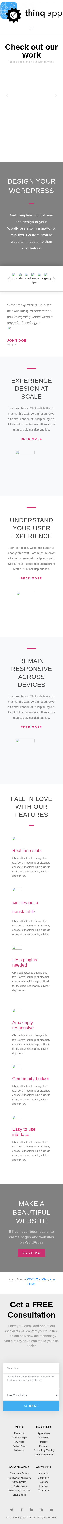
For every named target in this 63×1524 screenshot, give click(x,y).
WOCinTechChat (37, 1279)
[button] (32, 29)
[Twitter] (12, 1509)
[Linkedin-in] (31, 1509)
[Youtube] (51, 1509)
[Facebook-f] (21, 1509)
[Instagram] (41, 1509)
